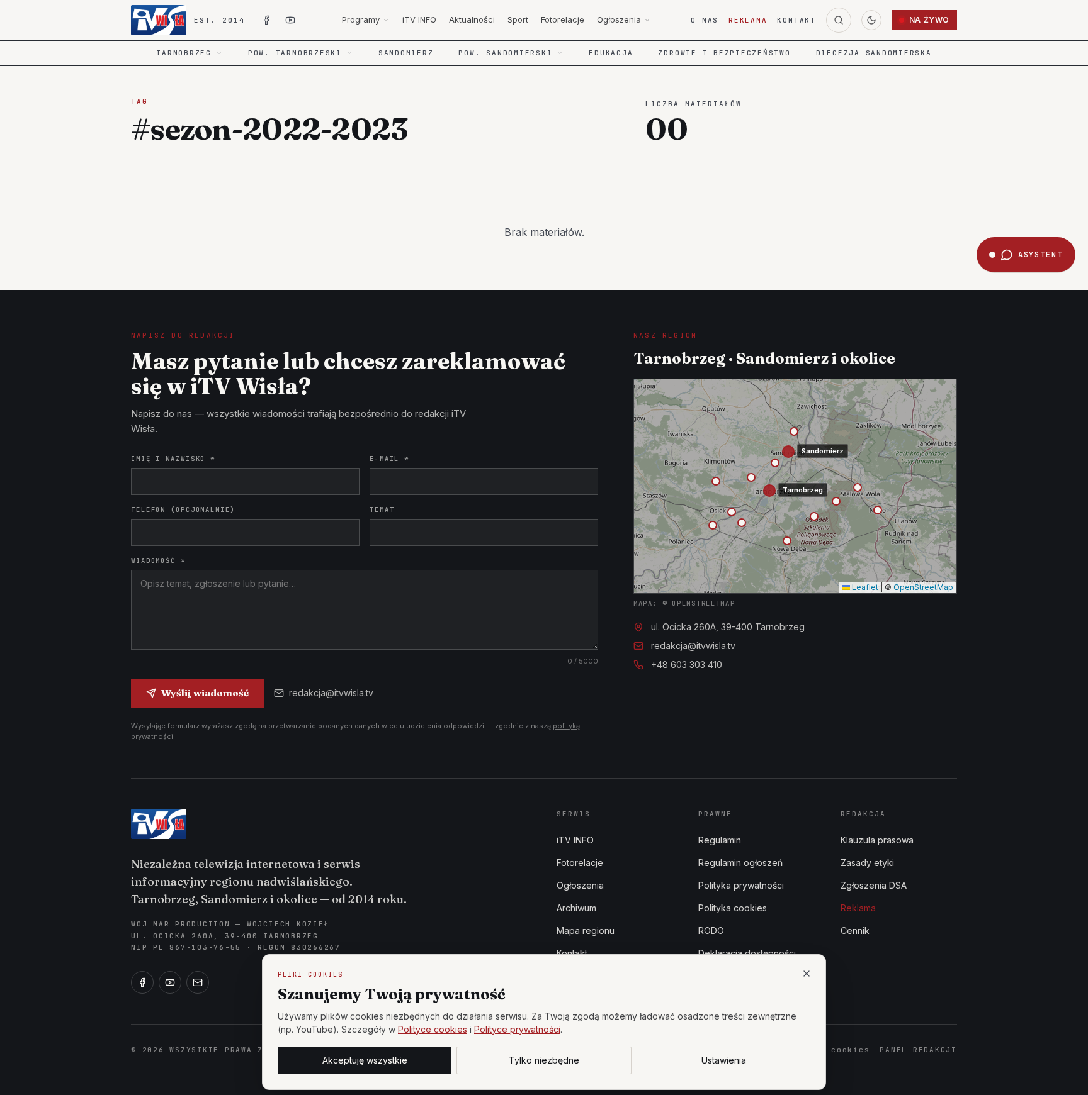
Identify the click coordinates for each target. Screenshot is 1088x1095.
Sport (517, 19)
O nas (704, 20)
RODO (711, 930)
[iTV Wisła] (158, 824)
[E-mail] (197, 982)
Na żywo (929, 20)
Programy (361, 19)
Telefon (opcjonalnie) (183, 509)
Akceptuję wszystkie (364, 1060)
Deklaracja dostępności (747, 953)
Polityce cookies (432, 1029)
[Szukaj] (838, 20)
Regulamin (719, 840)
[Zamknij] (806, 973)
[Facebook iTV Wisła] (266, 20)
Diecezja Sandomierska (874, 52)
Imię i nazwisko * (173, 458)
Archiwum (576, 908)
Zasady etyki (867, 862)
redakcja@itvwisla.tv (331, 692)
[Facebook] (142, 982)
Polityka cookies (732, 908)
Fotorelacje (562, 19)
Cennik (855, 930)
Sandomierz (406, 52)
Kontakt (796, 20)
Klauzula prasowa (877, 840)
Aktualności (472, 19)
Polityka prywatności (741, 885)
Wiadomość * (158, 560)
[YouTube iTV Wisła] (290, 20)
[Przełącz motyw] (871, 20)
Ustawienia (723, 1060)
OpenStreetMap (923, 587)
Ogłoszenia (619, 19)
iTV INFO (419, 19)
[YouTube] (170, 982)
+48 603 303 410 (686, 664)
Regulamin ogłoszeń (740, 862)
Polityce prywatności (517, 1029)
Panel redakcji (918, 1049)
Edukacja (611, 52)
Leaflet (864, 587)
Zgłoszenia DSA (874, 885)
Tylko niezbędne (544, 1060)
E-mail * (389, 458)
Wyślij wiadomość (205, 693)
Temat (382, 509)
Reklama (747, 20)
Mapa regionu (586, 930)
